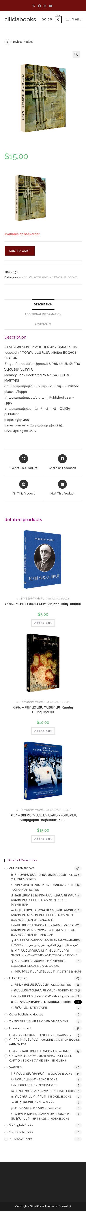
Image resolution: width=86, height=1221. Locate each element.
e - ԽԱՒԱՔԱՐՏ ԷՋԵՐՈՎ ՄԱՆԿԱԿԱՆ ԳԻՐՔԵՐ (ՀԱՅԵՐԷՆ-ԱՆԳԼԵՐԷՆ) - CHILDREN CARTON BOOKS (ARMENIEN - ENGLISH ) (43, 915)
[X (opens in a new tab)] (34, 6)
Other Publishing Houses (26, 1014)
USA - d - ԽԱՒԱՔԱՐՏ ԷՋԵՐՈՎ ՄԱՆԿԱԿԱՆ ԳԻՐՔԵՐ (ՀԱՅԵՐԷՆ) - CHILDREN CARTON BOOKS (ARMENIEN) (44, 1039)
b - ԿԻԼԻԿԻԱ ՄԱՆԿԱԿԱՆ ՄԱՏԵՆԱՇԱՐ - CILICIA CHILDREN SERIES (45, 877)
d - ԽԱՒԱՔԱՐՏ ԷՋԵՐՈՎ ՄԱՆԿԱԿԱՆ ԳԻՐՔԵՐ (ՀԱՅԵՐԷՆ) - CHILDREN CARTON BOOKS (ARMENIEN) (44, 900)
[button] (76, 54)
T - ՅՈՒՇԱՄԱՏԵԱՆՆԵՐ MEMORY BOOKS (38, 1021)
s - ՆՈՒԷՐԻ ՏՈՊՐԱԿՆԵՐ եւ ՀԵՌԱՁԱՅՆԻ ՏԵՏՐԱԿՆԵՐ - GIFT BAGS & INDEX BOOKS (40, 1116)
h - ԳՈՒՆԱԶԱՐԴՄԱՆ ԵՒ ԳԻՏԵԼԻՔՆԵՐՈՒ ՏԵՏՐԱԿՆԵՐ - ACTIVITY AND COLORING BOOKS (44, 953)
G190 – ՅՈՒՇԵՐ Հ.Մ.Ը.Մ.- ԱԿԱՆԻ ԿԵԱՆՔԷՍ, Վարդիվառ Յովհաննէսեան (43, 817)
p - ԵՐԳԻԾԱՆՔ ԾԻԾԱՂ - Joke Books (36, 1108)
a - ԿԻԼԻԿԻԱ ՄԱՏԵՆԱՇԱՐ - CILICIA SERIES (41, 984)
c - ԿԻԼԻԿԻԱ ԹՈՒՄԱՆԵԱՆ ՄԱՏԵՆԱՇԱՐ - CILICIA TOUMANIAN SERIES (45, 887)
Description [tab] (43, 304)
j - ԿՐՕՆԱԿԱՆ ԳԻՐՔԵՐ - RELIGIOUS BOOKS (41, 1073)
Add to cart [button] (43, 622)
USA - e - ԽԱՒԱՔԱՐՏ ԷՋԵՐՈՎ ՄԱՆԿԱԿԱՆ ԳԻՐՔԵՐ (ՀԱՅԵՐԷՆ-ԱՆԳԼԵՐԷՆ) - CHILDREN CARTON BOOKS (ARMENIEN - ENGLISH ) (40, 1055)
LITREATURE (18, 978)
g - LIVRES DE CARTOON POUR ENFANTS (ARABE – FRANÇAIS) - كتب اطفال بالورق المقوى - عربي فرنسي (45, 943)
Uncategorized (20, 1028)
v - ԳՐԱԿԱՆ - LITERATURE (29, 1007)
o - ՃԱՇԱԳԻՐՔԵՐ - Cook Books (32, 1102)
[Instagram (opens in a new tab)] (45, 6)
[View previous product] (7, 42)
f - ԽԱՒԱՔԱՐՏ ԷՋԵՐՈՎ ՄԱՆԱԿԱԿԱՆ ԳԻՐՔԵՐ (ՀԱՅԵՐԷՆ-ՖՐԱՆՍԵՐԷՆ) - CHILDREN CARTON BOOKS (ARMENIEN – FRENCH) (44, 930)
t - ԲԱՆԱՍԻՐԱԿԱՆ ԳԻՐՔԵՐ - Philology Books (42, 996)
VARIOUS (15, 1067)
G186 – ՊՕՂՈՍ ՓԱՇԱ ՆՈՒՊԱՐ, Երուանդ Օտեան (43, 604)
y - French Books (21, 1132)
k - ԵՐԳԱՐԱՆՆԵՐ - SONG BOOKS (34, 1079)
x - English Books (21, 1125)
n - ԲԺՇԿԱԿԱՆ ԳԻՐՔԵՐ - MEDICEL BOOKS (41, 1096)
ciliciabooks (20, 19)
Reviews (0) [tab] (43, 324)
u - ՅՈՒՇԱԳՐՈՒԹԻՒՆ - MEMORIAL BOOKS (48, 277)
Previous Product (22, 41)
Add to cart (19, 250)
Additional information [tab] (43, 314)
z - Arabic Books (20, 1139)
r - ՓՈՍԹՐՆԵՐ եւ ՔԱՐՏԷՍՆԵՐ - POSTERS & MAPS (46, 971)
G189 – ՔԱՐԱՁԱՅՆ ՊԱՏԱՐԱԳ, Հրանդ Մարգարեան (43, 710)
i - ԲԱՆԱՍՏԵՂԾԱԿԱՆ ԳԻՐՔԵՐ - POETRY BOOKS (45, 990)
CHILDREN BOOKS (21, 868)
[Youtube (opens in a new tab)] (51, 6)
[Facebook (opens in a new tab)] (39, 6)
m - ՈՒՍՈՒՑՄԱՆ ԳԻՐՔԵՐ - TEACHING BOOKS (43, 1091)
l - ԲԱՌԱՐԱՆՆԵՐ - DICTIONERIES (34, 1085)
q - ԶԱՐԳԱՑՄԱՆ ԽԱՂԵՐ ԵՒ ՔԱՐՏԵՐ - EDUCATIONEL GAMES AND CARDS (38, 963)
